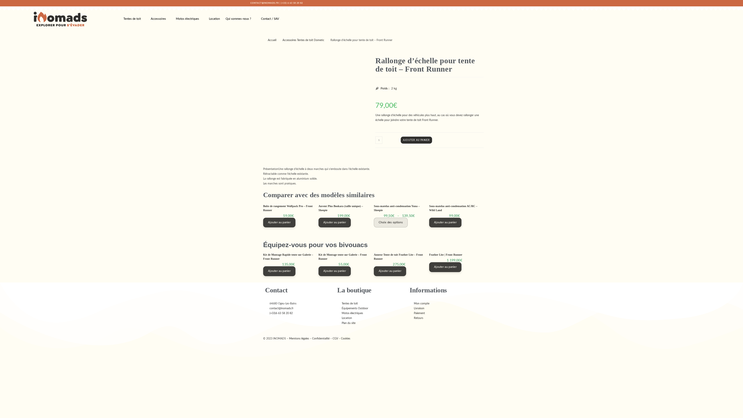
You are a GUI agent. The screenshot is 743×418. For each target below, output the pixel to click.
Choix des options (391, 222)
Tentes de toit (132, 18)
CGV (335, 338)
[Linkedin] (270, 330)
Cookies (345, 338)
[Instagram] (267, 330)
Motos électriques (187, 18)
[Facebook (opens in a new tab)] (479, 3)
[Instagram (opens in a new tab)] (483, 3)
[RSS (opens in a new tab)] (492, 3)
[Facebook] (264, 330)
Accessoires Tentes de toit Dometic (303, 40)
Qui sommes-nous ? (238, 18)
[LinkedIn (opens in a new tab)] (488, 3)
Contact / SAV (270, 18)
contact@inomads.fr (264, 3)
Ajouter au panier (416, 140)
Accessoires (158, 18)
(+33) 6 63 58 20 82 (292, 3)
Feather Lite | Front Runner (445, 254)
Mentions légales (299, 338)
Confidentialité (321, 338)
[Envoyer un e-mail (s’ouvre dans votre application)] (495, 3)
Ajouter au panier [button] (279, 222)
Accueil (272, 40)
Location (214, 18)
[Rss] (273, 330)
